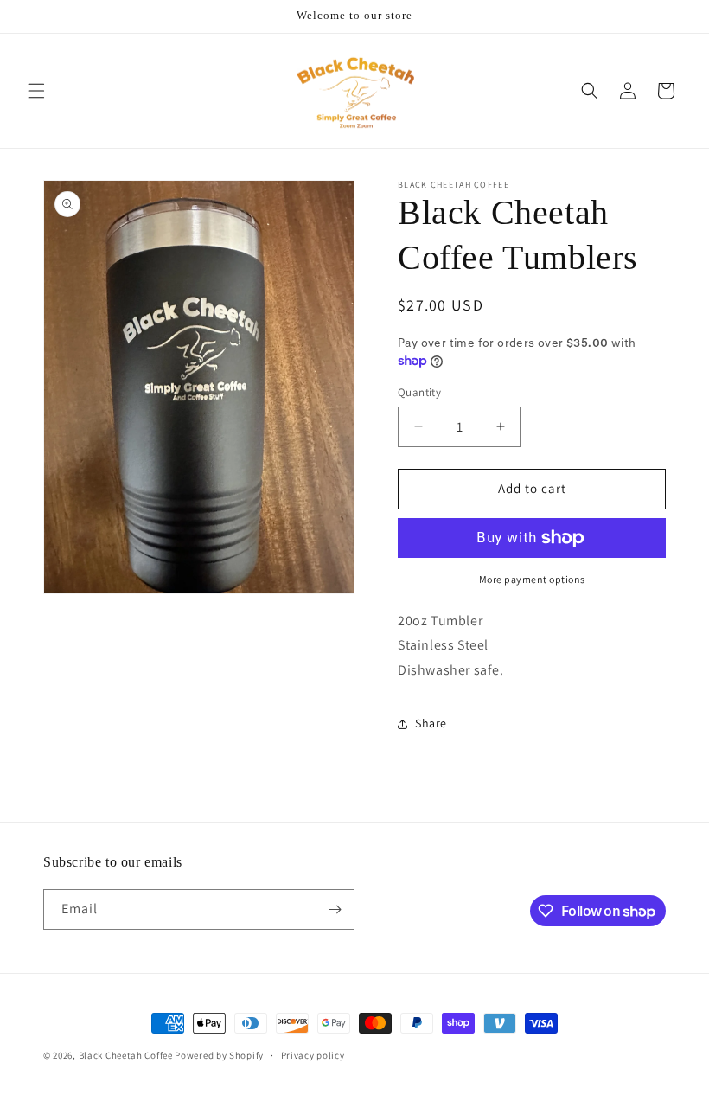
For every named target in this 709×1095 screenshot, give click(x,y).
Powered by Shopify (219, 1055)
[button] (36, 91)
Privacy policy (313, 1055)
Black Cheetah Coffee (126, 1055)
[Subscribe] (335, 909)
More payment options (532, 579)
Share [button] (431, 723)
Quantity (419, 392)
